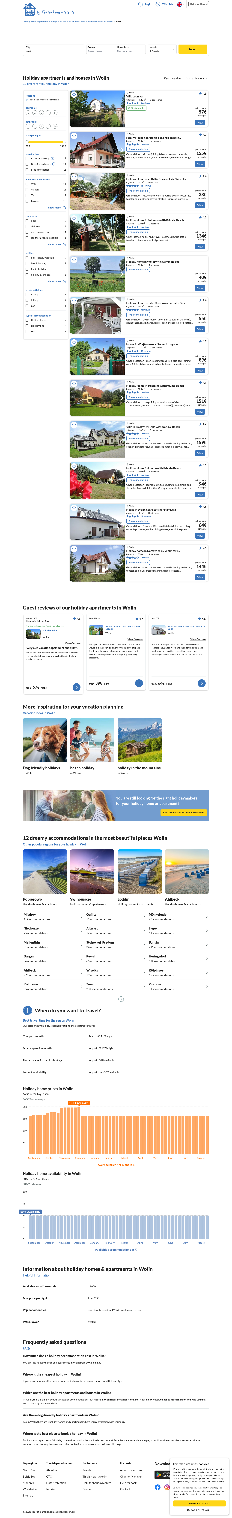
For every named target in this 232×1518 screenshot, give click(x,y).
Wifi (48, 183)
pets (48, 220)
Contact (87, 1489)
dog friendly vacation (48, 257)
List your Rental (199, 4)
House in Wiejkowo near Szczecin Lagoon (163, 1399)
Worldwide (30, 1489)
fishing (48, 294)
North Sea (29, 1470)
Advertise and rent (131, 1470)
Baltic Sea (29, 1476)
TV (48, 195)
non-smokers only (48, 231)
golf (48, 305)
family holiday (48, 268)
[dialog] (199, 1486)
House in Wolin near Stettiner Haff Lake (116, 1399)
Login (148, 4)
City (28, 47)
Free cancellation (48, 169)
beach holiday (48, 263)
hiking (48, 300)
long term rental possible (48, 237)
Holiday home (48, 319)
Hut (48, 331)
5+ (55, 112)
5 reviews (145, 103)
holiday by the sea (48, 274)
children (48, 226)
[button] (199, 1510)
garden (48, 189)
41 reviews (145, 185)
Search (193, 49)
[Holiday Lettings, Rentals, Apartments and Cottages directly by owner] (49, 12)
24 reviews (145, 516)
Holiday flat (48, 325)
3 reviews (145, 309)
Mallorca (28, 1483)
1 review (144, 144)
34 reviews (145, 351)
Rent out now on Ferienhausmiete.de (183, 812)
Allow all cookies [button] (199, 1503)
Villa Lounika (134, 96)
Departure (123, 47)
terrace (48, 200)
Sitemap (28, 1495)
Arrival (91, 47)
